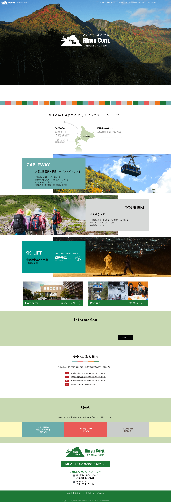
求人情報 (77, 493)
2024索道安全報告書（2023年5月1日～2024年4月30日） (88, 380)
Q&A (143, 2)
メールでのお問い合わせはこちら (87, 464)
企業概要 (69, 493)
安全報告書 (91, 493)
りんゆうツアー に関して (85, 430)
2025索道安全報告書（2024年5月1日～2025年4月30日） (88, 377)
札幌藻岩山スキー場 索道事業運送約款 (83, 384)
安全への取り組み (134, 2)
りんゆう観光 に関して (127, 430)
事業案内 (109, 2)
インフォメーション (120, 2)
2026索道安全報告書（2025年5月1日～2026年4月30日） (88, 373)
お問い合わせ (152, 2)
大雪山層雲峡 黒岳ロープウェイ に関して (43, 429)
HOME (102, 2)
